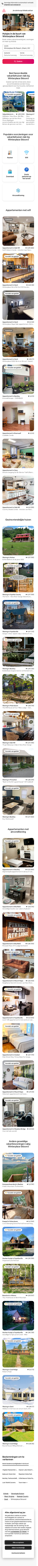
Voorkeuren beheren (18, 1553)
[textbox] (10, 55)
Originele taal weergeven (12, 5)
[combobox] (18, 48)
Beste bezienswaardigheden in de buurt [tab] (15, 1464)
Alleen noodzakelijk (18, 1548)
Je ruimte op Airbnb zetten (23, 10)
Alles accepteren (18, 1542)
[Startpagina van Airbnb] (3, 10)
